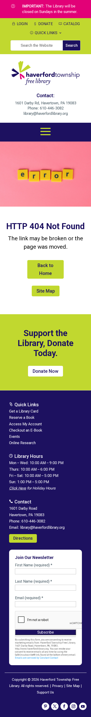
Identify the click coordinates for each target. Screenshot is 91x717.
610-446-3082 (52, 108)
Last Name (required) (33, 581)
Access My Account (25, 424)
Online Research (22, 443)
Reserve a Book (22, 417)
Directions (23, 538)
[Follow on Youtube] (83, 706)
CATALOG (71, 24)
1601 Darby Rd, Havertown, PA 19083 (45, 103)
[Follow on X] (55, 706)
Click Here (17, 488)
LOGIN (22, 24)
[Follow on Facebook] (64, 706)
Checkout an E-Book (25, 430)
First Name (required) (33, 565)
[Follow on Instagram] (73, 706)
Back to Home (45, 269)
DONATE (45, 24)
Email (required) (29, 598)
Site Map (45, 291)
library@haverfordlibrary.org (45, 113)
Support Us (45, 692)
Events (14, 436)
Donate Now (45, 371)
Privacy (57, 686)
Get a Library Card (23, 411)
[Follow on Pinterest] (45, 706)
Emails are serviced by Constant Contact (36, 658)
